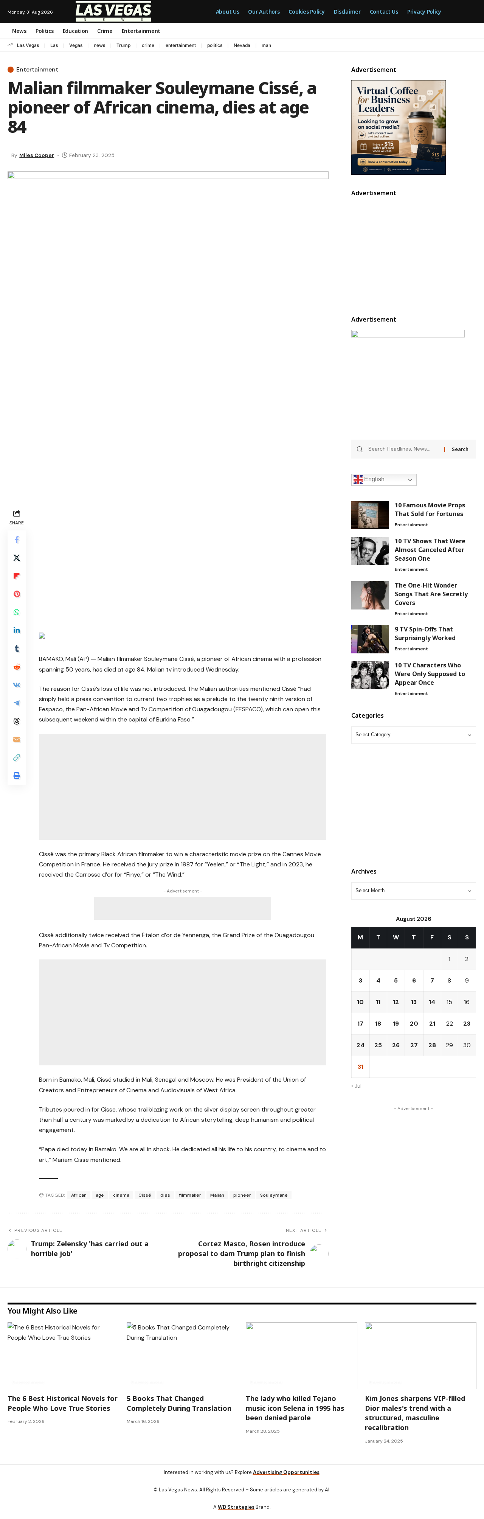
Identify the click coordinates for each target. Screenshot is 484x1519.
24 (361, 1045)
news (99, 45)
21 (432, 1024)
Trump (123, 45)
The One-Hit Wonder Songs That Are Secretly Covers (431, 594)
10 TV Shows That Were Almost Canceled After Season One (430, 550)
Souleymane (274, 1195)
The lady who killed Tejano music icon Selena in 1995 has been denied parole (295, 1408)
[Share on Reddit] (17, 667)
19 (396, 1024)
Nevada (242, 45)
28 (432, 1045)
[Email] (17, 739)
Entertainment (37, 70)
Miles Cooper (36, 155)
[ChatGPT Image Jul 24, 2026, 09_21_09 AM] (398, 127)
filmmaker (190, 1195)
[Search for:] (404, 449)
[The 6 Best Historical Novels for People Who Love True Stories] (63, 1355)
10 (360, 1002)
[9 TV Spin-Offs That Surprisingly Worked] (370, 639)
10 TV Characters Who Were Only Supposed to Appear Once (430, 674)
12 (396, 1002)
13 (414, 1002)
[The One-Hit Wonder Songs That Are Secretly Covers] (370, 595)
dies (165, 1195)
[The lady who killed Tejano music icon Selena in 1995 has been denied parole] (301, 1355)
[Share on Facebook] (17, 539)
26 (396, 1045)
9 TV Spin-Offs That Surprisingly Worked (425, 633)
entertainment (181, 45)
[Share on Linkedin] (17, 630)
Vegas (75, 45)
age (100, 1195)
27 (414, 1045)
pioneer (242, 1195)
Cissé (144, 1195)
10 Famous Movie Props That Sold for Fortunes (430, 509)
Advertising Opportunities (286, 1472)
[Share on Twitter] (17, 558)
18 (378, 1024)
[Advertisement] (182, 560)
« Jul (356, 1086)
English (374, 479)
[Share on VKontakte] (17, 685)
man (266, 45)
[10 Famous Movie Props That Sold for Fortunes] (370, 515)
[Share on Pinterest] (17, 594)
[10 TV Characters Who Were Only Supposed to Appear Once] (370, 675)
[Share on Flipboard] (17, 576)
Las (54, 45)
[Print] (17, 775)
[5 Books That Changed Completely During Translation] (182, 1355)
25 (378, 1045)
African (79, 1195)
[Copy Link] (17, 757)
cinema (121, 1195)
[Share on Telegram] (17, 703)
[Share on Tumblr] (17, 648)
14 (432, 1002)
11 (378, 1002)
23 (466, 1024)
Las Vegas (28, 45)
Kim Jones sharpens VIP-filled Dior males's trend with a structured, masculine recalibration (415, 1413)
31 (360, 1067)
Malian (217, 1195)
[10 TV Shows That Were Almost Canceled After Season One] (370, 551)
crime (148, 45)
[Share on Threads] (17, 721)
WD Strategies (236, 1507)
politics (214, 45)
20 (414, 1024)
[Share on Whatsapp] (17, 612)
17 (360, 1024)
